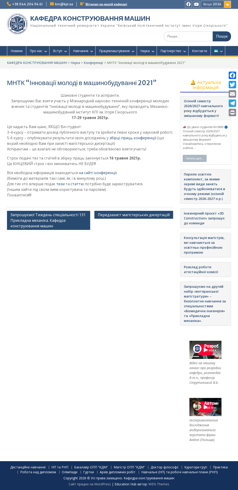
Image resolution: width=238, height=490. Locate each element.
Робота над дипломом (38, 472)
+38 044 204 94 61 (27, 4)
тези (60, 183)
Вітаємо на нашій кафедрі (106, 4)
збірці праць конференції (132, 137)
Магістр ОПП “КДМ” (129, 467)
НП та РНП (59, 467)
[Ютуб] (196, 4)
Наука (145, 51)
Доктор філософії (164, 467)
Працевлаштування (114, 51)
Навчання (80, 51)
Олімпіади (69, 472)
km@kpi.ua (64, 4)
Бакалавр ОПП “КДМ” (91, 467)
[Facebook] (232, 75)
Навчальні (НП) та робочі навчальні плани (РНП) (179, 472)
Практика (220, 467)
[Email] (232, 94)
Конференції (93, 62)
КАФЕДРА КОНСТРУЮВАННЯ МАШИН (90, 18)
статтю (77, 183)
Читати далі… (195, 158)
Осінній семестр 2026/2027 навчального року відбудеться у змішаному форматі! (203, 108)
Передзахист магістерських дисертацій (134, 214)
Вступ (57, 51)
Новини (17, 51)
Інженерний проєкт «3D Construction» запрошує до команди (204, 218)
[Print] (232, 112)
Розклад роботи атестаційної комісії (201, 269)
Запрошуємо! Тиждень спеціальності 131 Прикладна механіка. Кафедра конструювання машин (48, 220)
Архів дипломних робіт (118, 472)
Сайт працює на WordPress (90, 484)
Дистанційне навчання (28, 467)
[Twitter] (232, 84)
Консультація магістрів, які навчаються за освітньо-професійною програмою (204, 245)
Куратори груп (195, 467)
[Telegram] (232, 103)
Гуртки (88, 472)
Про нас (36, 51)
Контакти (199, 51)
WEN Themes (159, 484)
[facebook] (188, 4)
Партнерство (170, 51)
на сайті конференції (98, 172)
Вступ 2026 (212, 4)
